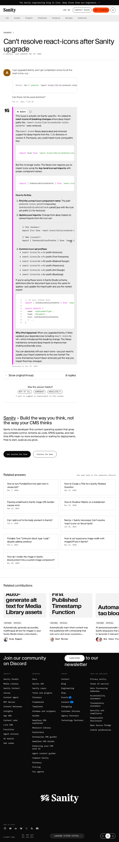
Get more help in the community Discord (96, 475)
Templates (42, 18)
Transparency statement (97, 704)
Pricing (36, 767)
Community (82, 18)
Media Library (11, 684)
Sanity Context (11, 688)
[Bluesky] (21, 828)
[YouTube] (10, 828)
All (7, 18)
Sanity (9, 417)
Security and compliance (97, 712)
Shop (63, 693)
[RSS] (31, 828)
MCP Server (9, 702)
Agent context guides (44, 753)
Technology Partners (72, 720)
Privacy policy (98, 679)
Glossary (37, 762)
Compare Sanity (40, 758)
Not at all (25, 391)
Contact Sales (82, 10)
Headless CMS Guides (43, 741)
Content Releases (12, 706)
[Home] (9, 10)
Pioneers (37, 697)
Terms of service (99, 684)
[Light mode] (102, 836)
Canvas (6, 693)
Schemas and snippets (44, 711)
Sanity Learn (39, 688)
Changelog (66, 706)
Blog (63, 684)
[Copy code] (73, 80)
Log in (66, 10)
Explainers (38, 732)
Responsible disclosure (96, 719)
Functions (8, 729)
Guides (17, 18)
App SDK (7, 715)
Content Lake (10, 720)
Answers (7, 32)
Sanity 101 (38, 684)
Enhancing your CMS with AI (42, 747)
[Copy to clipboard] (70, 241)
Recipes (69, 18)
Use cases (8, 743)
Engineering (67, 688)
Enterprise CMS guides (44, 737)
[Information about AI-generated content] (30, 112)
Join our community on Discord (24, 660)
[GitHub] (5, 828)
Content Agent (11, 697)
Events (64, 697)
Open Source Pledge (100, 725)
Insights (8, 711)
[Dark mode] (113, 836)
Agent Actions (11, 734)
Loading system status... (68, 836)
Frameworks (38, 702)
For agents (38, 771)
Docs (34, 679)
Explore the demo (45, 454)
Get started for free (17, 454)
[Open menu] (113, 10)
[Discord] (37, 828)
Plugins (29, 18)
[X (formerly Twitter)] (26, 828)
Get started (101, 10)
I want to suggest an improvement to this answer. (40, 396)
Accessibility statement (97, 697)
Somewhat (39, 391)
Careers (65, 702)
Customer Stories (70, 711)
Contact (65, 679)
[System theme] (107, 836)
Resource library (41, 728)
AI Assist (8, 738)
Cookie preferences (100, 730)
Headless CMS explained (39, 721)
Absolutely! (55, 391)
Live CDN (8, 725)
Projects (56, 18)
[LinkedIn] (15, 828)
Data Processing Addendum (99, 689)
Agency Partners (70, 715)
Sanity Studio (11, 679)
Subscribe (74, 658)
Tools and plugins (42, 693)
